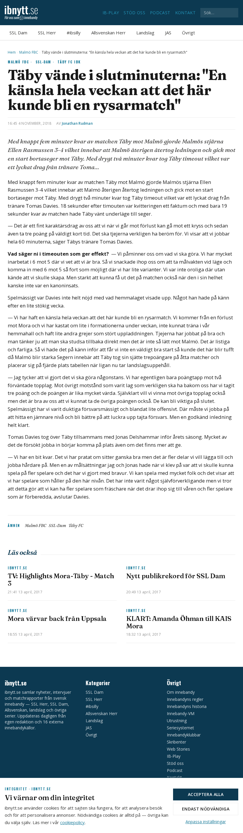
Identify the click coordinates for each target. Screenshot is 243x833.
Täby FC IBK (69, 62)
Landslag (145, 33)
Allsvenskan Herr (108, 33)
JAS (168, 33)
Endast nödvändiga (205, 809)
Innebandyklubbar (184, 735)
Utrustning (177, 720)
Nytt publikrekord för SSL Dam (175, 576)
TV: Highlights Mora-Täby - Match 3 (61, 579)
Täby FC (75, 525)
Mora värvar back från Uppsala (57, 618)
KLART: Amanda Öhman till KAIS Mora (178, 622)
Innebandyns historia (187, 706)
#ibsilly (74, 33)
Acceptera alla (205, 794)
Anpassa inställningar (206, 821)
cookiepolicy (72, 822)
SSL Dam (18, 33)
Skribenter (176, 742)
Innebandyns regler (185, 699)
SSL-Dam (57, 525)
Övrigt (188, 33)
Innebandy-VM (180, 713)
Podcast (160, 12)
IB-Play (111, 12)
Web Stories (178, 749)
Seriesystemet (180, 728)
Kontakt (185, 12)
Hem (12, 52)
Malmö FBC (28, 52)
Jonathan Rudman (77, 123)
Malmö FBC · (20, 62)
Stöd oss (134, 12)
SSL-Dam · (45, 62)
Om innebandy (181, 692)
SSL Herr (47, 33)
